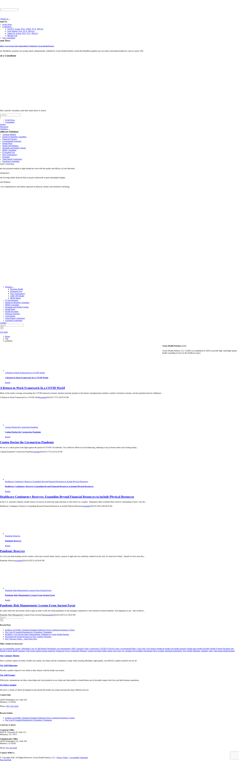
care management (63, 649)
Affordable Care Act (29, 649)
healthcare (161, 649)
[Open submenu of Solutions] (9, 129)
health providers (203, 649)
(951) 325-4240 (12, 706)
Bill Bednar (42, 649)
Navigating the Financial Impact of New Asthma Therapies (28, 637)
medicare (51, 651)
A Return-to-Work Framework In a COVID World (25, 373)
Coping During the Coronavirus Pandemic (21, 427)
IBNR (15, 651)
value (211, 651)
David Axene (114, 649)
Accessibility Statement (79, 758)
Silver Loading (158, 651)
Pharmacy (84, 651)
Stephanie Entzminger (173, 651)
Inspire (7, 382)
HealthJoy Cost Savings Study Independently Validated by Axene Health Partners (37, 634)
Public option (107, 651)
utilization (196, 651)
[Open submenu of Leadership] (12, 27)
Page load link (5, 760)
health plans (192, 649)
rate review (117, 651)
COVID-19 (103, 649)
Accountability (9, 649)
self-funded (147, 651)
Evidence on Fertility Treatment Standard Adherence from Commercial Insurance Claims (40, 630)
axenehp (43, 397)
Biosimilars (51, 649)
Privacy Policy (62, 758)
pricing (91, 651)
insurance (22, 651)
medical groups (42, 651)
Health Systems (216, 649)
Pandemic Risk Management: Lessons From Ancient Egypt (28, 590)
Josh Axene (30, 651)
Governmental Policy (128, 649)
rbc (123, 651)
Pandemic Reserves (12, 536)
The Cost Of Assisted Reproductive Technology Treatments (28, 632)
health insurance (180, 649)
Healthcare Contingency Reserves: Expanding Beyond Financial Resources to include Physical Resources (46, 482)
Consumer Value (82, 649)
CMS (73, 649)
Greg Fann (141, 649)
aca (1, 649)
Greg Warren (151, 649)
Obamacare (60, 651)
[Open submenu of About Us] (9, 19)
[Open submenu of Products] (13, 287)
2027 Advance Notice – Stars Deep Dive (21, 639)
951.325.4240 (11, 748)
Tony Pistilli (187, 651)
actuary (18, 649)
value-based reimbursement (224, 651)
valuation (204, 651)
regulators (129, 651)
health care (169, 649)
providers (97, 651)
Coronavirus (94, 649)
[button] (9, 656)
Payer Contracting (72, 651)
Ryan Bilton (138, 651)
